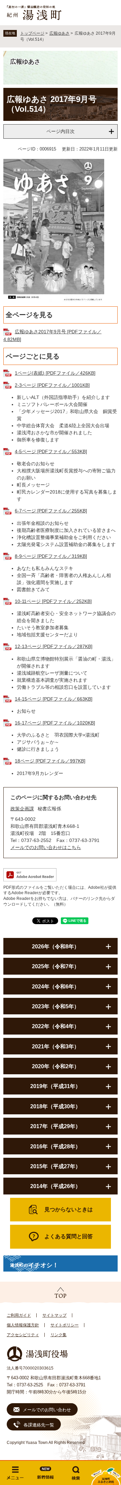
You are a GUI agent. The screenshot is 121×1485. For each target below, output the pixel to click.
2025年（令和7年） (55, 966)
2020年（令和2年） (55, 1066)
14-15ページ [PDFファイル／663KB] (53, 699)
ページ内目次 (60, 131)
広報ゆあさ (59, 33)
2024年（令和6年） (55, 986)
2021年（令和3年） (55, 1046)
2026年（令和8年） (55, 946)
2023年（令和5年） (55, 1006)
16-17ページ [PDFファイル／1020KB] (55, 722)
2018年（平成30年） (55, 1106)
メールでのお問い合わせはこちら (45, 847)
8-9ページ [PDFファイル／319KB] (51, 556)
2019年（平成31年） (55, 1086)
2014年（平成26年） (55, 1186)
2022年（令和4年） (55, 1026)
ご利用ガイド (19, 1315)
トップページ (32, 33)
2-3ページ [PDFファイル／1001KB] (52, 385)
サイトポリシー (64, 1325)
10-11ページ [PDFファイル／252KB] (53, 601)
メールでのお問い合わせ (47, 1409)
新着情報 (45, 1473)
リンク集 (58, 1334)
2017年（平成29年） (55, 1126)
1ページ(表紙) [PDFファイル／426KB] (55, 373)
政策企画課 (22, 808)
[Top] (60, 1293)
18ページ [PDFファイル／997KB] (50, 761)
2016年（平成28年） (55, 1146)
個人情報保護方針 (23, 1325)
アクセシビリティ (23, 1334)
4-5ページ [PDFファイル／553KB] (51, 451)
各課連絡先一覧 (39, 1424)
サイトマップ (54, 1315)
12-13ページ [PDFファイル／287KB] (53, 646)
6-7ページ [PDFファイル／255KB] (51, 510)
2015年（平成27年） (55, 1166)
